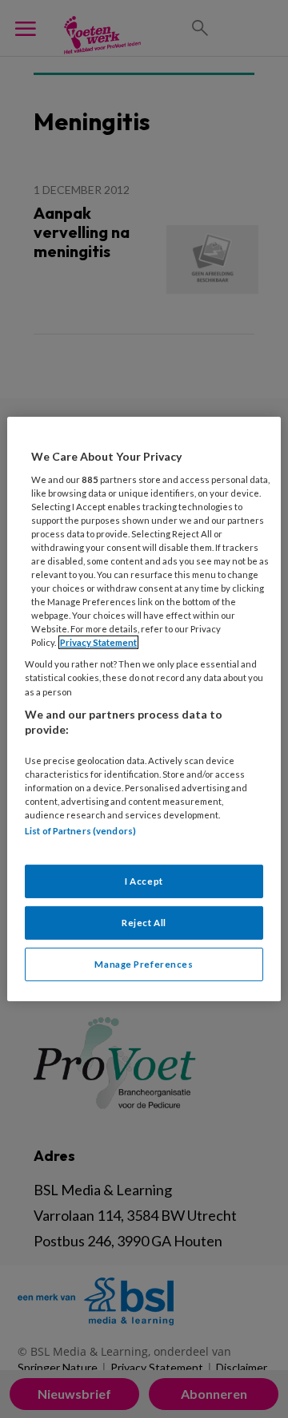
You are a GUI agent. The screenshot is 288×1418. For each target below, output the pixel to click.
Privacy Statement (98, 642)
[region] (144, 709)
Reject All (144, 922)
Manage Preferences (143, 964)
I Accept (144, 881)
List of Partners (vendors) (80, 831)
